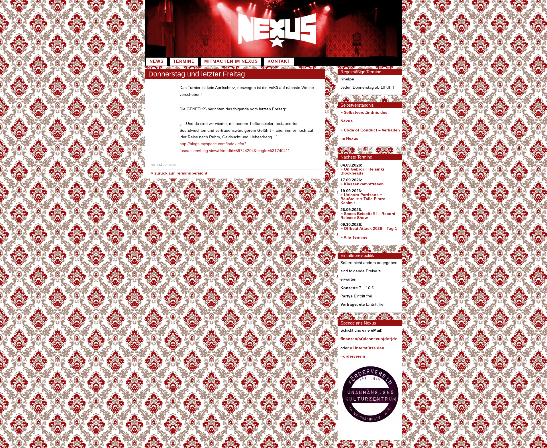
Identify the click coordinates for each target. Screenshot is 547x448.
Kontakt (279, 61)
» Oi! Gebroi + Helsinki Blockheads (362, 171)
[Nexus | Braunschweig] (338, 55)
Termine (184, 61)
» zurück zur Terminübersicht (179, 173)
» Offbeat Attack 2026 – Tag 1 (368, 228)
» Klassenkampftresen (362, 184)
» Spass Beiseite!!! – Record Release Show (367, 215)
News (157, 61)
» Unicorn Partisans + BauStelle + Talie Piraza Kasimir (362, 198)
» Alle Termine (354, 237)
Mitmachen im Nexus (231, 61)
